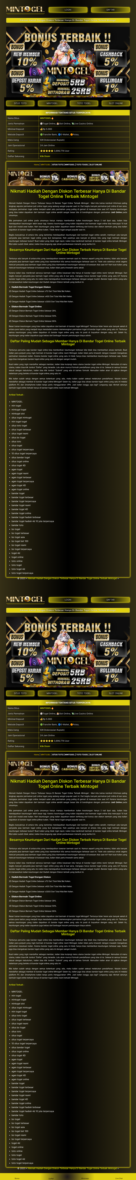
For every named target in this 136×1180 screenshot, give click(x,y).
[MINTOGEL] (25, 9)
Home (36, 164)
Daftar (50, 1178)
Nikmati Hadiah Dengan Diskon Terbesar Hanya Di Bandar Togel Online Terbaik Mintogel (68, 20)
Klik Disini (45, 156)
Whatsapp (85, 1178)
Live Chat (119, 1178)
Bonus (17, 1178)
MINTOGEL (45, 118)
